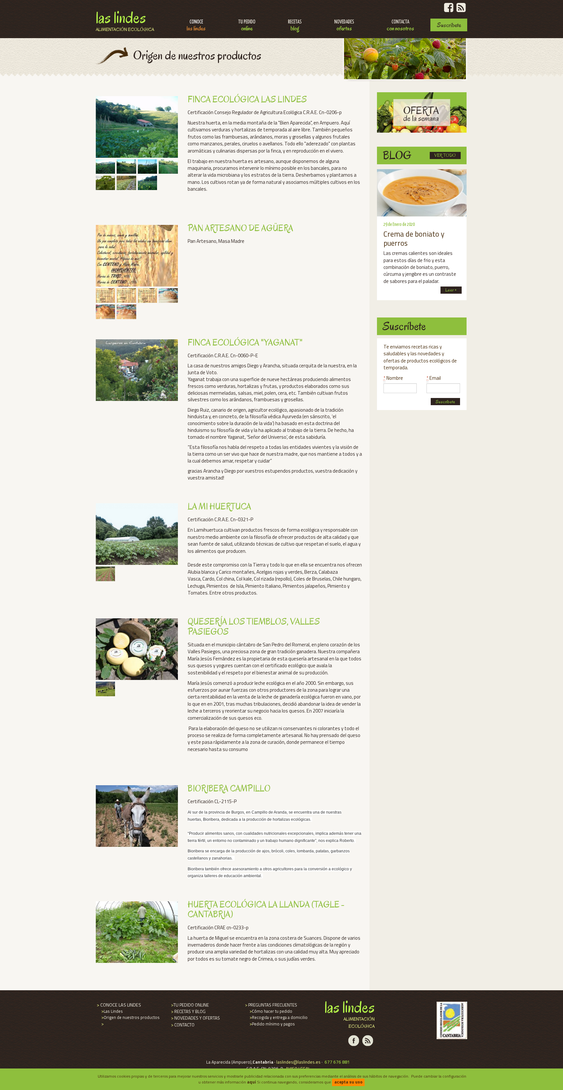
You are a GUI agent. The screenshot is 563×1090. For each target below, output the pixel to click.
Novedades (344, 26)
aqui (251, 1082)
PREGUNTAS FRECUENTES (270, 1005)
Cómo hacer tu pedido (270, 1011)
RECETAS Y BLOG (188, 1011)
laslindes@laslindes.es (298, 1062)
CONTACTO (182, 1025)
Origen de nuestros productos (130, 1017)
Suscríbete (449, 25)
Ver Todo (445, 155)
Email (433, 378)
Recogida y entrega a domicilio (278, 1017)
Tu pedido (246, 26)
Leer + (451, 290)
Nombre (393, 378)
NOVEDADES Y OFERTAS (195, 1018)
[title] (104, 166)
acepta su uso (348, 1082)
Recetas (295, 26)
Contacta (400, 26)
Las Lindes (125, 20)
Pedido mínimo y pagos (272, 1024)
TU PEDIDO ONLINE (189, 1005)
